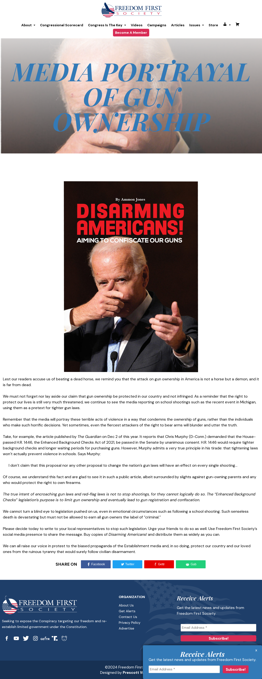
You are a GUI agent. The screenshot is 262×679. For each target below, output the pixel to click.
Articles (178, 25)
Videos (137, 25)
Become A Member (131, 32)
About (26, 25)
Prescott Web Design (142, 672)
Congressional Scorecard (61, 25)
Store (213, 25)
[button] (28, 25)
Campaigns (156, 25)
